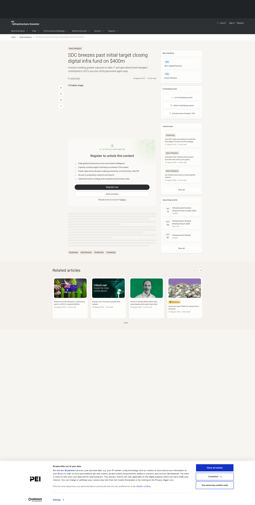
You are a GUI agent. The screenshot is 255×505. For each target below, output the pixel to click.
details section (143, 486)
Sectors (97, 31)
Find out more (112, 194)
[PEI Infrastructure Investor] (25, 23)
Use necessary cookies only (215, 485)
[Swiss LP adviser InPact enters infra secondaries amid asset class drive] (146, 297)
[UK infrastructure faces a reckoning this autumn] (181, 175)
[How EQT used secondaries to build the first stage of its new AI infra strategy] (181, 139)
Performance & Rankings (54, 31)
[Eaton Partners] (181, 76)
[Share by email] (61, 100)
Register (240, 23)
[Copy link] (61, 106)
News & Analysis (18, 31)
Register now (112, 187)
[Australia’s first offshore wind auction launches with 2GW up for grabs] (181, 157)
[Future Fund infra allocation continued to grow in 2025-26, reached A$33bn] (70, 297)
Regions (111, 31)
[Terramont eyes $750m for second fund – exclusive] (184, 297)
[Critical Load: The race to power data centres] (108, 297)
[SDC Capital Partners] (181, 64)
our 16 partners (68, 470)
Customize (213, 476)
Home (13, 37)
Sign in (232, 23)
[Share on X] (61, 94)
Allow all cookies (215, 468)
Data (34, 31)
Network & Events (79, 31)
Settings (57, 500)
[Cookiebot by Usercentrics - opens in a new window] (35, 500)
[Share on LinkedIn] (61, 87)
